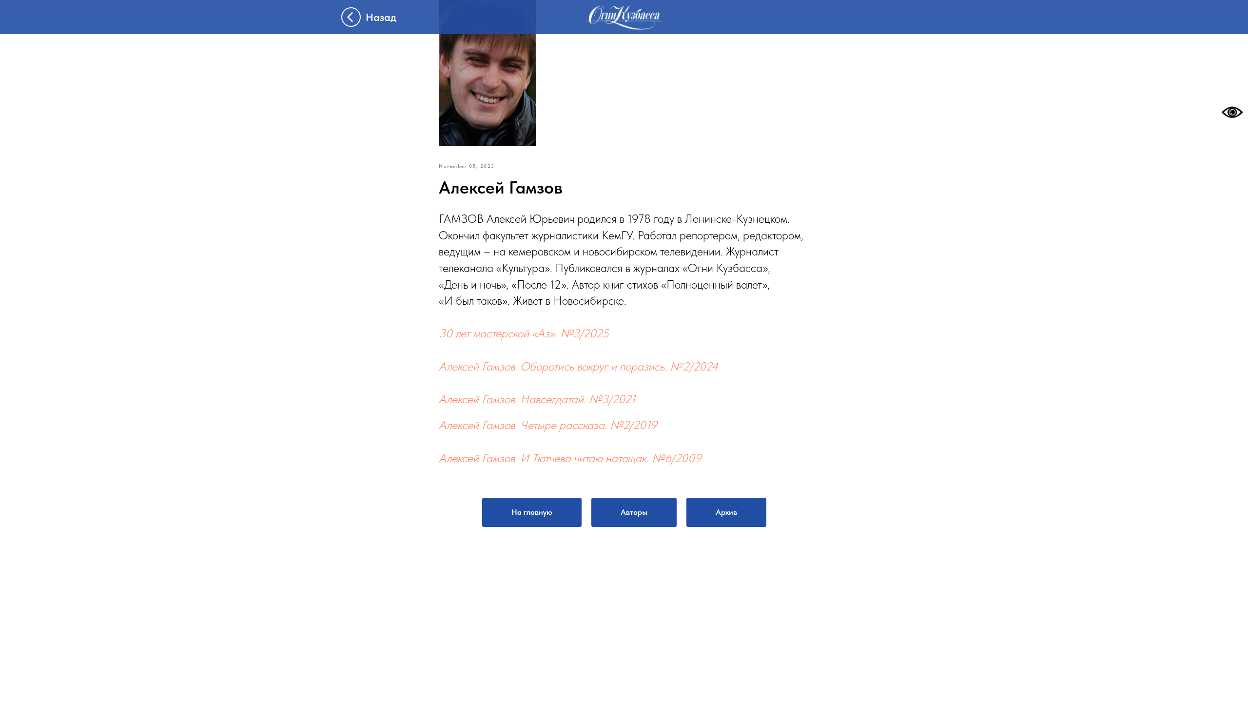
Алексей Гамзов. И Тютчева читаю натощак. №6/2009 (570, 458)
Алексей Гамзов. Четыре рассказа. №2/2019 (548, 425)
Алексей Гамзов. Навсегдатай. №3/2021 (537, 399)
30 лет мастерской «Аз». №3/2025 (524, 333)
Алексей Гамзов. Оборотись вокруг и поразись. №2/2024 (578, 366)
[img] (624, 17)
